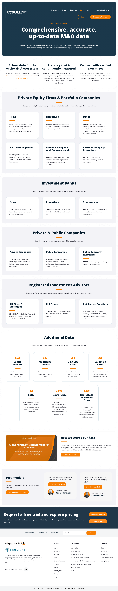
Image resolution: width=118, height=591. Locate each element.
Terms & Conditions (107, 558)
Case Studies (74, 548)
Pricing (88, 10)
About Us (103, 548)
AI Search (57, 551)
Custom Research (59, 561)
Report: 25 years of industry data (81, 564)
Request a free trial (100, 17)
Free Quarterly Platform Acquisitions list (83, 561)
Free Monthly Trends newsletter (80, 558)
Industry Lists (58, 571)
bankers (9, 76)
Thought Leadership (101, 10)
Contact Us (104, 551)
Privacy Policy (105, 561)
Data (81, 10)
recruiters (32, 76)
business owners (22, 78)
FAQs (72, 571)
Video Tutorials (75, 567)
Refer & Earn (104, 554)
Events (56, 567)
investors (16, 76)
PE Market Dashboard (77, 554)
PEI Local (56, 564)
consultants (24, 76)
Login (83, 17)
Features (73, 10)
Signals (64, 10)
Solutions (54, 10)
